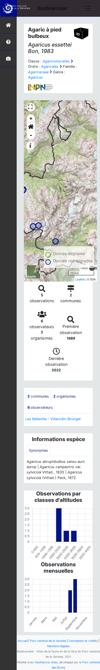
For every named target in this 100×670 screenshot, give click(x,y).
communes (38, 396)
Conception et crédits (83, 640)
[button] (31, 127)
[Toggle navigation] (88, 8)
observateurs (40, 407)
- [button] (30, 135)
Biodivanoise (52, 8)
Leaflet (79, 279)
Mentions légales (58, 646)
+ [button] (30, 118)
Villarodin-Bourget (65, 419)
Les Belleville (35, 419)
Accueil (23, 640)
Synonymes (38, 450)
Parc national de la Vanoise (48, 640)
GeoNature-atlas (46, 662)
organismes (64, 396)
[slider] (92, 268)
